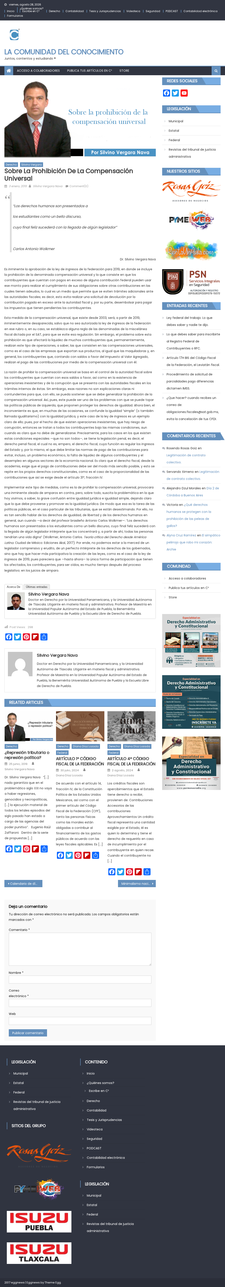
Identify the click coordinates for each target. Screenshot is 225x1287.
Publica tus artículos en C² (89, 70)
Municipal (176, 121)
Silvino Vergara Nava (47, 186)
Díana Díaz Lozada (86, 746)
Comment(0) (78, 186)
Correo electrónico (19, 993)
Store (124, 70)
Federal (62, 753)
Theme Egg (53, 1282)
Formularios (15, 16)
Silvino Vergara (31, 164)
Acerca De (13, 587)
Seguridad (153, 11)
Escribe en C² (30, 11)
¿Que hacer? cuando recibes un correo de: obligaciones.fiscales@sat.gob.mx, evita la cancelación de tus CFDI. (193, 408)
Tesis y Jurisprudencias (105, 11)
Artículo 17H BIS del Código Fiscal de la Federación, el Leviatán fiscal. (193, 361)
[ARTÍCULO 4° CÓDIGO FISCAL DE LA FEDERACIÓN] (131, 726)
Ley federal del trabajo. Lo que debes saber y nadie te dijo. (189, 321)
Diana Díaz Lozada (69, 775)
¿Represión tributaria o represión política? (27, 755)
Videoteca (133, 11)
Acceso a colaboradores (38, 70)
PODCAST (172, 11)
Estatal (174, 130)
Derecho (54, 11)
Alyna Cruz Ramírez (181, 535)
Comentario (19, 930)
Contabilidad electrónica (200, 11)
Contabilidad (74, 11)
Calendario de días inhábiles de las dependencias (26, 883)
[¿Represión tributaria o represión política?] (29, 726)
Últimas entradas (36, 587)
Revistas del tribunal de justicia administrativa (192, 153)
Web (12, 1014)
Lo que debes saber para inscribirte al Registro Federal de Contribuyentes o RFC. (193, 341)
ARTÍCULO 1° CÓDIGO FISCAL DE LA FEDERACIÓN (80, 761)
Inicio (10, 11)
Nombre (16, 973)
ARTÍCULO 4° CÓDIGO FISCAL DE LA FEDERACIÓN (131, 761)
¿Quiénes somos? (32, 8)
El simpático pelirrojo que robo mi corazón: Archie (193, 542)
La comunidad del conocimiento (63, 52)
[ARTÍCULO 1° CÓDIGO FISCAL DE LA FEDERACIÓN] (80, 726)
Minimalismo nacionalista (139, 883)
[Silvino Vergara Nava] (16, 601)
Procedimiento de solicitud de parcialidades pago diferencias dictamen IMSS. (190, 381)
